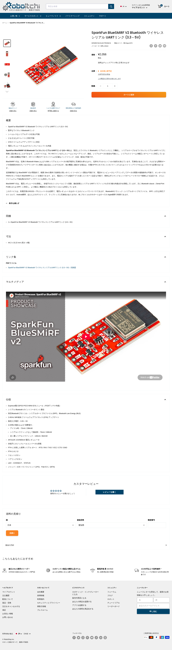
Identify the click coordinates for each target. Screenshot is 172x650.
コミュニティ (89, 16)
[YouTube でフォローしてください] (91, 637)
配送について (7, 599)
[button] (7, 91)
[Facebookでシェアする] (151, 45)
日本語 (26, 634)
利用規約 (40, 599)
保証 (4, 610)
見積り (12, 533)
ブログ (110, 595)
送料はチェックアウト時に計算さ (111, 63)
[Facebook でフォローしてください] (74, 637)
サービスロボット (32, 16)
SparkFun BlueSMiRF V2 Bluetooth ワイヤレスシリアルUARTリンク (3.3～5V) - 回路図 (42, 267)
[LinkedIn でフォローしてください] (100, 637)
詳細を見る (12, 111)
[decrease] (100, 86)
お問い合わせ (7, 617)
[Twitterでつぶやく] (160, 45)
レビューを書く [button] (109, 492)
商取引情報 (41, 606)
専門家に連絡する (53, 111)
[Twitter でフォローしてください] (78, 637)
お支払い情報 (7, 614)
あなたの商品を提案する (82, 602)
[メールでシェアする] (164, 45)
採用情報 (40, 595)
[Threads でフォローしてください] (105, 637)
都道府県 (80, 520)
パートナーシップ (72, 16)
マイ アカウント (8, 592)
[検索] (111, 6)
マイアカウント (138, 8)
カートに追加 (129, 95)
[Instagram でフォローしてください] (83, 637)
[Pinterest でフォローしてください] (87, 637)
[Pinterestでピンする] (155, 45)
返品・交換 (6, 603)
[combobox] (77, 6)
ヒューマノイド (52, 16)
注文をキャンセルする (11, 606)
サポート (102, 16)
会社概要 (40, 592)
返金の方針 (9, 545)
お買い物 (14, 16)
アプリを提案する (79, 605)
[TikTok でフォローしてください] (96, 637)
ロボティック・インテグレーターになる (85, 593)
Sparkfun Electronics (101, 43)
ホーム (4, 23)
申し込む (153, 611)
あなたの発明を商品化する (82, 609)
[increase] (114, 86)
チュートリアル (113, 603)
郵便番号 (151, 520)
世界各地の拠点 (7, 634)
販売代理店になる (79, 598)
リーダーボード (113, 606)
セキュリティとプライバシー (48, 603)
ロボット (110, 599)
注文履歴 (5, 595)
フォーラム (111, 592)
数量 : (93, 86)
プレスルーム (42, 610)
